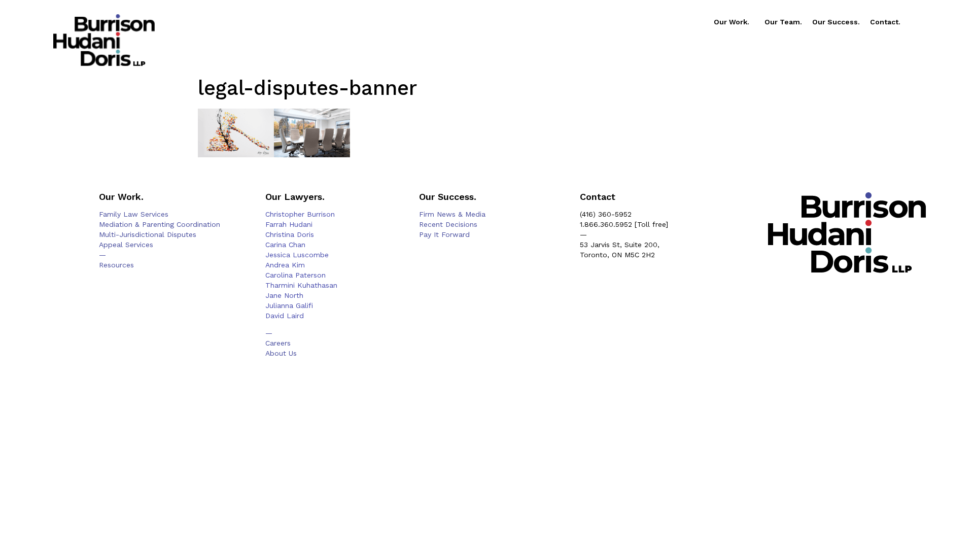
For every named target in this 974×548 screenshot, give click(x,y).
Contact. (885, 22)
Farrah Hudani (288, 224)
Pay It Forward (444, 234)
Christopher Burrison (300, 214)
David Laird (284, 316)
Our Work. (731, 22)
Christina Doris (289, 234)
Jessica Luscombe (297, 255)
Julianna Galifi (289, 305)
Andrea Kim (285, 265)
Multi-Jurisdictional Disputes (147, 234)
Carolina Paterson (295, 275)
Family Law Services (133, 214)
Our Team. (783, 22)
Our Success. (836, 22)
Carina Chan (285, 245)
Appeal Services (126, 245)
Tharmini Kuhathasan (301, 285)
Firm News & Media (452, 214)
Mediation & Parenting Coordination (159, 224)
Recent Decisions (448, 224)
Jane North (284, 295)
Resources (116, 265)
